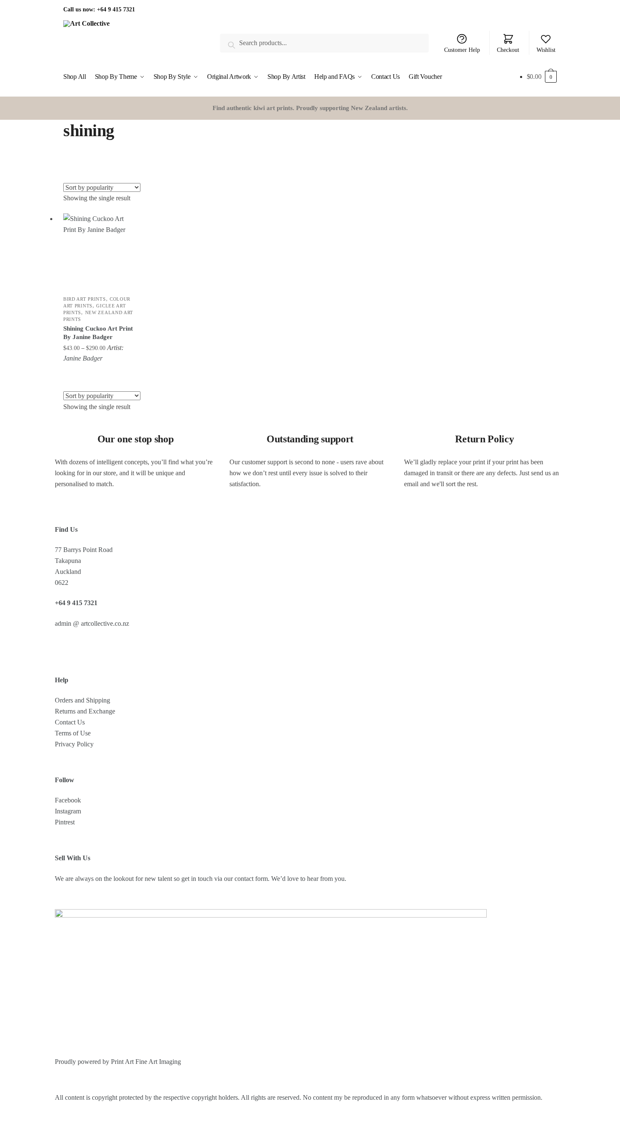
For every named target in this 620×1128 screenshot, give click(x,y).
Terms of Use (73, 733)
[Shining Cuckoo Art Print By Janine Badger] (100, 250)
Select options (100, 372)
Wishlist (545, 50)
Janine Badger (82, 358)
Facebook (68, 800)
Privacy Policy (74, 744)
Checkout (508, 50)
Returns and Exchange (85, 711)
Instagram (68, 811)
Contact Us (70, 722)
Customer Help (462, 50)
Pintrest (65, 822)
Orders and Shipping (82, 700)
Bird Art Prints (84, 299)
